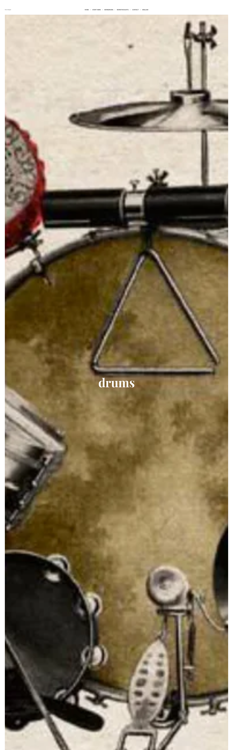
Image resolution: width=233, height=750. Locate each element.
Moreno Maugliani (8, 9)
